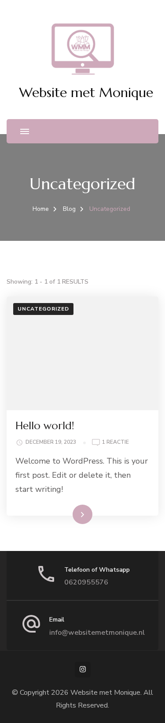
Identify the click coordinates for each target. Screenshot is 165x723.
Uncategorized (43, 308)
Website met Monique (86, 92)
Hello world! (44, 425)
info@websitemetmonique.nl (97, 632)
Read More (69, 513)
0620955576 (86, 582)
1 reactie (115, 442)
